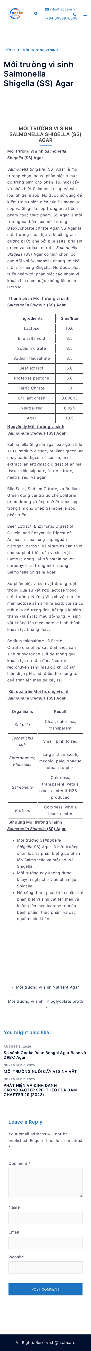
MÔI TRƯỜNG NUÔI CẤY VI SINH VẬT (40, 1071)
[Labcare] (15, 13)
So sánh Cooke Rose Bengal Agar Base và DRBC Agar (45, 1055)
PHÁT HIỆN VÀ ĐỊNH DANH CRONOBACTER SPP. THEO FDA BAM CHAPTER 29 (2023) (40, 1090)
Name (14, 1207)
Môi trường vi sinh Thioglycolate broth (45, 1001)
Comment (19, 1163)
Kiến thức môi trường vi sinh (31, 50)
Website (16, 1256)
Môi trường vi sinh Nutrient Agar (47, 987)
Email (13, 1232)
